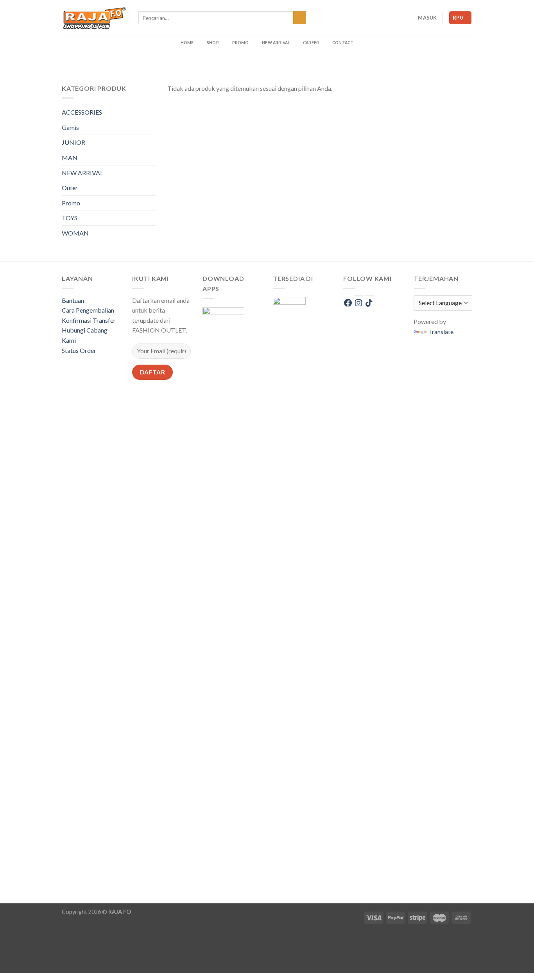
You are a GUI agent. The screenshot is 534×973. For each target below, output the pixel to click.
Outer (70, 187)
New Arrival (276, 42)
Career (311, 42)
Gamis (70, 127)
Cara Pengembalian (88, 310)
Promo (240, 42)
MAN (69, 157)
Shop (213, 42)
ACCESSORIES (82, 112)
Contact (342, 42)
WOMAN (75, 233)
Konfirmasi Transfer (89, 320)
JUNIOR (73, 142)
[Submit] (299, 18)
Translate (440, 331)
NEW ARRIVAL (82, 172)
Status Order (79, 350)
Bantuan (73, 300)
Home (187, 42)
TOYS (69, 217)
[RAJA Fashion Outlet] (94, 18)
